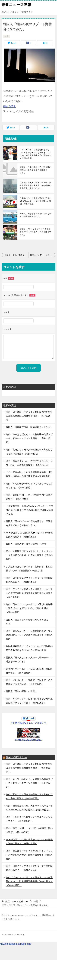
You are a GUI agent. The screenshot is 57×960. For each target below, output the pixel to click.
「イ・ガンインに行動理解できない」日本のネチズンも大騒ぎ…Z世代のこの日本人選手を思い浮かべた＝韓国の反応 (35, 154)
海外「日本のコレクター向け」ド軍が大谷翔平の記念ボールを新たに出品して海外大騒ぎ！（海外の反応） (29, 608)
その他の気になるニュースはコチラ (28, 723)
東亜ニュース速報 (16, 5)
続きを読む (9, 106)
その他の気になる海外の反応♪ (28, 740)
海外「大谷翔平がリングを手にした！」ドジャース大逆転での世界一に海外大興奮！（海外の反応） (29, 555)
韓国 (6, 36)
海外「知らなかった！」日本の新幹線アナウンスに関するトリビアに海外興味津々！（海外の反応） (29, 635)
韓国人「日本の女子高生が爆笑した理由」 (27, 544)
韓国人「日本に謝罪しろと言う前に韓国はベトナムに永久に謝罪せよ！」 (35, 170)
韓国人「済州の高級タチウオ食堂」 (16, 255)
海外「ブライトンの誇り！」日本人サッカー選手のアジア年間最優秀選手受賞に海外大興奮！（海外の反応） (29, 593)
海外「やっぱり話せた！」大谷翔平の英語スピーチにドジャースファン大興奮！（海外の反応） (29, 438)
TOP (16, 901)
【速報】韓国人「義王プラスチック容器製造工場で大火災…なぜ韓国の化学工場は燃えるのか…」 (35, 185)
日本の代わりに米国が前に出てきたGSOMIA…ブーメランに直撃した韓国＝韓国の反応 (35, 201)
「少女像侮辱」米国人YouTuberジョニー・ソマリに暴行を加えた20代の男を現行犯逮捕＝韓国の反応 (29, 510)
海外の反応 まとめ (16, 757)
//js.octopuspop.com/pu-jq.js (15, 943)
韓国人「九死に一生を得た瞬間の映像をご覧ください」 (42, 255)
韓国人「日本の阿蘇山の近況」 (21, 691)
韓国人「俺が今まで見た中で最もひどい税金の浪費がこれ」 (35, 215)
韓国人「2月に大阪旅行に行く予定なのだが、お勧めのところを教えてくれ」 (35, 232)
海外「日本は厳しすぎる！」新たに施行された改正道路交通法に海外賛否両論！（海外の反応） (29, 416)
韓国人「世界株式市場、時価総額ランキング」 (29, 427)
